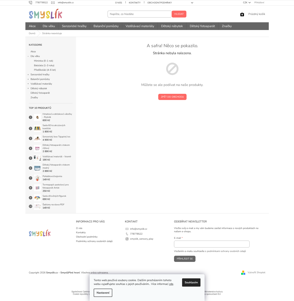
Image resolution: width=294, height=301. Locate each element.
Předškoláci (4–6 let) (45, 70)
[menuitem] (32, 26)
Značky (34, 97)
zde (171, 284)
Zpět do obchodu (172, 96)
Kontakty (135, 2)
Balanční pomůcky (40, 79)
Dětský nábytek (39, 88)
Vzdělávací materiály (41, 83)
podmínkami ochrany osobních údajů (226, 251)
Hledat (179, 14)
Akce (33, 51)
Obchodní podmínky (159, 2)
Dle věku (35, 56)
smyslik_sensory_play (141, 238)
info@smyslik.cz (138, 229)
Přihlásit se (185, 258)
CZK (245, 2)
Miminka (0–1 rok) (43, 60)
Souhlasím (191, 282)
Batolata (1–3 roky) (44, 65)
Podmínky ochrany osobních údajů (94, 241)
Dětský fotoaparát (40, 93)
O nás (118, 2)
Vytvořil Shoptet (256, 272)
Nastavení (103, 293)
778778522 (136, 233)
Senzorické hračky (40, 74)
